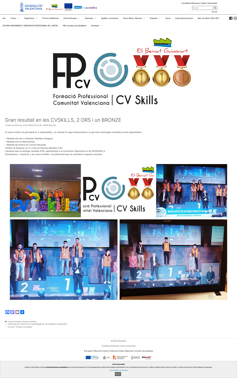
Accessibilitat (148, 351)
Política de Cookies (116, 351)
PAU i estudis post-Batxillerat (74, 26)
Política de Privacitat (100, 351)
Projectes (154, 18)
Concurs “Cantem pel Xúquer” (20, 327)
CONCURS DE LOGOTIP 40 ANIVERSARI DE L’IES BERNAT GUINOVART (37, 324)
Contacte (138, 351)
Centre (13, 18)
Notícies (33, 321)
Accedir (214, 12)
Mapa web (129, 351)
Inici (4, 18)
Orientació (89, 18)
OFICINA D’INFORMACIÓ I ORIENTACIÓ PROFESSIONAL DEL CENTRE (30, 26)
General (25, 321)
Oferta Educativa (70, 18)
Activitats (95, 26)
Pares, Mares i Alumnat (132, 18)
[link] (231, 18)
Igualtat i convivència (109, 18)
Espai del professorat (184, 18)
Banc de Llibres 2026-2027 (208, 18)
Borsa (168, 18)
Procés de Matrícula (50, 18)
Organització (29, 18)
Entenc (118, 374)
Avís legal (87, 351)
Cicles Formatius (14, 321)
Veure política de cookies (118, 370)
